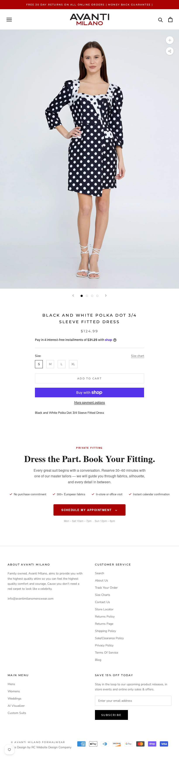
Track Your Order (106, 588)
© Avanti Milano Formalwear (38, 742)
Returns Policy (105, 616)
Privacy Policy (104, 645)
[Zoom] (170, 40)
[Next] (106, 296)
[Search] (160, 19)
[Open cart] (170, 19)
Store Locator (104, 609)
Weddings (14, 698)
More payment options (89, 402)
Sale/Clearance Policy (109, 638)
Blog (98, 660)
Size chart (137, 356)
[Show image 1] (82, 296)
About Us (101, 580)
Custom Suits (17, 713)
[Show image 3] (92, 296)
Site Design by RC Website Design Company (41, 747)
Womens (14, 691)
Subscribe (111, 715)
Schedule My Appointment (87, 510)
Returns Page (104, 624)
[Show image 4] (97, 296)
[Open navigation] (9, 19)
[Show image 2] (87, 296)
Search (99, 573)
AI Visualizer (16, 706)
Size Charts (102, 595)
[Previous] (73, 296)
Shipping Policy (105, 631)
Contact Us (102, 602)
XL (73, 364)
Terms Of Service (106, 653)
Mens (11, 684)
